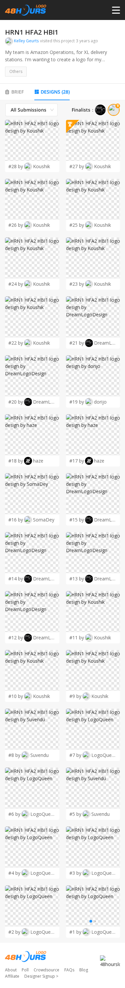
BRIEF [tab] (17, 92)
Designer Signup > (41, 976)
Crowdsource (46, 970)
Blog (83, 970)
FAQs (69, 970)
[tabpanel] (62, 521)
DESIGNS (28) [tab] (55, 92)
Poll (25, 970)
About (11, 970)
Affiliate (12, 976)
